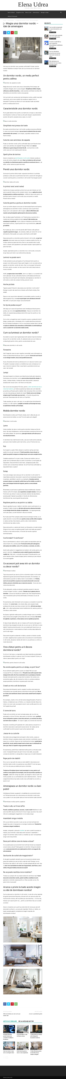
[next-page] (7, 1058)
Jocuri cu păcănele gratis (35, 1014)
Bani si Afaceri (11, 12)
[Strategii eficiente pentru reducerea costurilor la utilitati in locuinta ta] (9, 1029)
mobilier (22, 830)
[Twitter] (8, 32)
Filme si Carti (28, 12)
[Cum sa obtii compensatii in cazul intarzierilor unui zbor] (46, 28)
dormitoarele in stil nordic (22, 158)
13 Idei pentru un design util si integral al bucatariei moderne (36, 1036)
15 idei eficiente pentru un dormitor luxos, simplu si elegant (35, 1053)
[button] (61, 12)
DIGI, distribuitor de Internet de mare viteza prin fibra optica (55, 63)
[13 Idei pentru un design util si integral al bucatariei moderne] (36, 1029)
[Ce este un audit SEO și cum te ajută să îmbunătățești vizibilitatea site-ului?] (46, 43)
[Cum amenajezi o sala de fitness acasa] (23, 1029)
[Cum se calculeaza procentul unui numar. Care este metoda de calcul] (46, 53)
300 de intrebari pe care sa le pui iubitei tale (11, 1014)
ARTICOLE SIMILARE (10, 1021)
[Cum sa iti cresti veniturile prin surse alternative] (46, 37)
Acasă (4, 20)
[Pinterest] (12, 32)
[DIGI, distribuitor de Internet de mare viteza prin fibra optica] (46, 62)
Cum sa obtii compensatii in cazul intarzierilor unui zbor (55, 29)
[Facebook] (4, 32)
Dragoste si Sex (20, 12)
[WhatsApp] (16, 32)
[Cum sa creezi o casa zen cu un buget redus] (9, 1046)
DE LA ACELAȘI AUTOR (26, 1021)
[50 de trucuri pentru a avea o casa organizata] (23, 1046)
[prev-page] (4, 1058)
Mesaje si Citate (45, 12)
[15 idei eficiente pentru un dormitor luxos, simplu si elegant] (36, 1046)
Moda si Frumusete (12, 16)
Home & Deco (36, 12)
